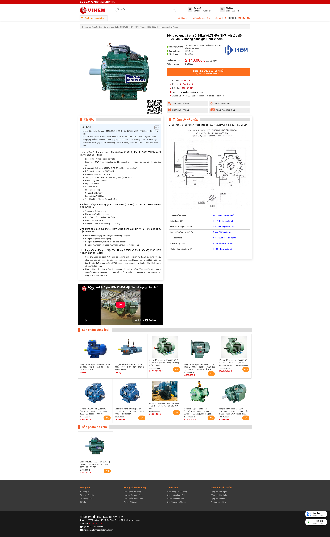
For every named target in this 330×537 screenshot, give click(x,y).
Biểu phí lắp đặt (130, 502)
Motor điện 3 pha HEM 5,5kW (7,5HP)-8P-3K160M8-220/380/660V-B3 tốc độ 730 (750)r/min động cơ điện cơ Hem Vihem (199, 411)
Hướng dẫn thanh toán (133, 499)
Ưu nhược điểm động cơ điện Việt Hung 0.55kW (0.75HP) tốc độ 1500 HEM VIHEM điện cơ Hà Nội (120, 144)
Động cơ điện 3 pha (219, 492)
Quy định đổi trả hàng (176, 502)
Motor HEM (90, 235)
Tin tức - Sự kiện (87, 495)
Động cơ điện (100, 257)
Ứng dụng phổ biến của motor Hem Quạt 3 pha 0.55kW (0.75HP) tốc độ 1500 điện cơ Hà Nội (119, 140)
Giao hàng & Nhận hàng (177, 492)
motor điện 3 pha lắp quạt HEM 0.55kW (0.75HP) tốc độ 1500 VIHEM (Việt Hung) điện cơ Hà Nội (120, 132)
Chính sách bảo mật (175, 499)
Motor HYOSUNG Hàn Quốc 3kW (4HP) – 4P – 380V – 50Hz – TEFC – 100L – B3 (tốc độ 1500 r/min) (94, 411)
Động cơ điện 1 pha (219, 495)
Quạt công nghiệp (218, 502)
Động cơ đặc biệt (218, 499)
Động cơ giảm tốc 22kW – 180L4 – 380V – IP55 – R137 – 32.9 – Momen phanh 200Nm (129, 367)
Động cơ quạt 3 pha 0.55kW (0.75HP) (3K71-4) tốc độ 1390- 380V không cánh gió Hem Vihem (95, 464)
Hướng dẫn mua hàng (201, 18)
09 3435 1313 (243, 18)
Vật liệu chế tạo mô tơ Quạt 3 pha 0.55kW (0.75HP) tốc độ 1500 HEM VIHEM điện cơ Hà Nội (119, 137)
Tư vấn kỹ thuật (86, 499)
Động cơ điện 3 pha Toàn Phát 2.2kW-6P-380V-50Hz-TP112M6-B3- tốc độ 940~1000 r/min (95, 367)
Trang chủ (86, 27)
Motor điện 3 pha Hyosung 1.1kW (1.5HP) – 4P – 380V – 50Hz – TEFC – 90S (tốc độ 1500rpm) (130, 411)
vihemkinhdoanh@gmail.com (191, 92)
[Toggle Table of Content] (155, 127)
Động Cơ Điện (97, 27)
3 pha (112, 159)
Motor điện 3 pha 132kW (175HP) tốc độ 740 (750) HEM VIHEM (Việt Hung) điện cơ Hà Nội (164, 362)
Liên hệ (217, 18)
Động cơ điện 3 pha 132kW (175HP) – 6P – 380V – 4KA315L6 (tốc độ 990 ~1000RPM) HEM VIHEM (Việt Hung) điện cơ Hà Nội (234, 363)
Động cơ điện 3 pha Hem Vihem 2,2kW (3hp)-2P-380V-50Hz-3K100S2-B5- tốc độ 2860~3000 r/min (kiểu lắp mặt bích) (199, 367)
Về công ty (84, 492)
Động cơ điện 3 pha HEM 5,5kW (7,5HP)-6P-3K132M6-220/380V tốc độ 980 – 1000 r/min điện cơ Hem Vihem (233, 411)
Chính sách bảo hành (176, 495)
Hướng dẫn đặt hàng (132, 492)
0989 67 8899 (97, 527)
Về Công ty (182, 18)
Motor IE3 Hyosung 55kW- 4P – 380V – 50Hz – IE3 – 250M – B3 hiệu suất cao (164, 405)
